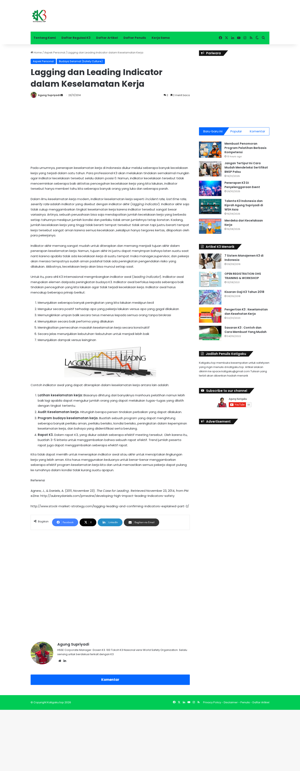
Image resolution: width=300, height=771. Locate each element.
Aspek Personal (54, 52)
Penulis (245, 702)
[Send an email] (61, 95)
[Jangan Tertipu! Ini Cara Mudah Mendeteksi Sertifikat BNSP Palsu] (210, 168)
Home (37, 52)
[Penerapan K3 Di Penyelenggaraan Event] (210, 188)
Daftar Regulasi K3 (75, 38)
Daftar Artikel (107, 38)
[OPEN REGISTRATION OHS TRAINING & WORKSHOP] (210, 279)
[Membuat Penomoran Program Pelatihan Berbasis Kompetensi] (210, 150)
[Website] (59, 660)
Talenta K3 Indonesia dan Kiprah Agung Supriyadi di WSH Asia (243, 205)
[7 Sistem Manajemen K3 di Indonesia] (210, 261)
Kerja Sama (161, 38)
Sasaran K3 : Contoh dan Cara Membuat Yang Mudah (245, 330)
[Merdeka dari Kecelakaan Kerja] (210, 226)
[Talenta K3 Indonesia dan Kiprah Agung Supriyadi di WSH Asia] (210, 206)
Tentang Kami (44, 38)
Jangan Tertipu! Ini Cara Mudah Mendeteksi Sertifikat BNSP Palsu (246, 167)
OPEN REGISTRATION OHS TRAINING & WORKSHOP (242, 276)
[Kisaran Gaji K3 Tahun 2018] (210, 297)
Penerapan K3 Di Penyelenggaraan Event (242, 185)
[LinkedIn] (64, 660)
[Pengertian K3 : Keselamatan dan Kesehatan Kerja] (210, 315)
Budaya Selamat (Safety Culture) (81, 61)
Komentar (110, 679)
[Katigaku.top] (39, 15)
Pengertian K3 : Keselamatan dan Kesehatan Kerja (246, 311)
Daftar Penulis (134, 38)
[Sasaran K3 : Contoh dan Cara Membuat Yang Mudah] (210, 333)
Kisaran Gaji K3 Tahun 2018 (244, 292)
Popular (236, 131)
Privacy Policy (212, 702)
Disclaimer (231, 702)
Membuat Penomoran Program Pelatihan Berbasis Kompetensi (245, 148)
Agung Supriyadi (49, 95)
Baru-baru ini (212, 131)
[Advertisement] (110, 130)
